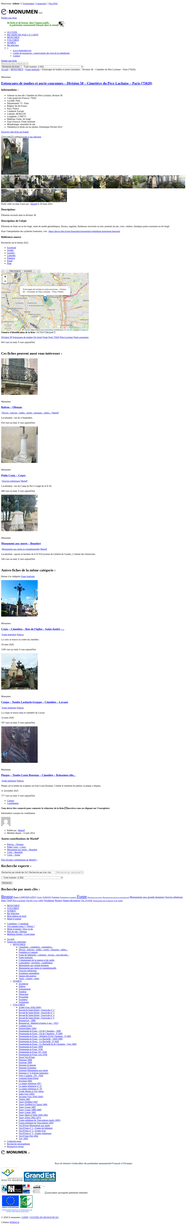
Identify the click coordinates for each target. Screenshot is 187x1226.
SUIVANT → (29, 271)
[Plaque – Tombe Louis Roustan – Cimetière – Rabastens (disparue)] (19, 762)
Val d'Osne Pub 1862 (28, 1136)
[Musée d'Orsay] (15, 1192)
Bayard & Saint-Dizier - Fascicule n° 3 (36, 1012)
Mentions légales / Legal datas (21, 934)
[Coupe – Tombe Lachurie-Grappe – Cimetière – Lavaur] (19, 689)
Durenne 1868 (25, 1060)
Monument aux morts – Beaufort (21, 543)
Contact (16, 56)
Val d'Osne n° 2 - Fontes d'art (32, 1130)
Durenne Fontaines (27, 1067)
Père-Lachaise (66, 337)
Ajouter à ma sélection (31, 137)
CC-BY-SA (68, 329)
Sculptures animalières (29, 973)
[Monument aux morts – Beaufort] (19, 530)
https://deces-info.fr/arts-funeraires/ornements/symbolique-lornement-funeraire (84, 231)
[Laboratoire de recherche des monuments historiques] (37, 1192)
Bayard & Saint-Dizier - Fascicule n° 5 (36, 1018)
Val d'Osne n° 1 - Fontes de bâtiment (35, 1128)
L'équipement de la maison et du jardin (36, 960)
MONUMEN (13, 37)
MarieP (34, 204)
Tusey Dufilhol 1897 (28, 1102)
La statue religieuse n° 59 (30, 1088)
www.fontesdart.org (22, 50)
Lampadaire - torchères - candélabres (36, 963)
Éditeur (22, 986)
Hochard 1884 (25, 1081)
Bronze (7, 896)
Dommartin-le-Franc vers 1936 (33, 1054)
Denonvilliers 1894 (27, 1028)
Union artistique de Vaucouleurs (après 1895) (39, 1120)
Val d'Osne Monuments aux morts (34, 1125)
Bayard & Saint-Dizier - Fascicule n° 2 (36, 1010)
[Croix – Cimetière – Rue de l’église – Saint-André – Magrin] (19, 616)
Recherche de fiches (11, 67)
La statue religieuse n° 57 (30, 1086)
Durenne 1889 (25, 1062)
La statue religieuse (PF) (30, 1083)
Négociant (23, 994)
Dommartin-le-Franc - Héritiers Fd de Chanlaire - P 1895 (45, 1036)
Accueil (4, 69)
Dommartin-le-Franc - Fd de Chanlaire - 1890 (40, 1031)
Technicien (24, 1002)
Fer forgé (37, 337)
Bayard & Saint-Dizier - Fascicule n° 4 (36, 1015)
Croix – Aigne (13, 855)
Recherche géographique (18, 1144)
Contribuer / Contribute (17, 923)
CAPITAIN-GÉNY (27, 897)
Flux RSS (53, 3)
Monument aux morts (94, 897)
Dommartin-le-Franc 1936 (31, 1049)
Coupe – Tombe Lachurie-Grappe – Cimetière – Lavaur (34, 702)
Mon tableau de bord (16, 916)
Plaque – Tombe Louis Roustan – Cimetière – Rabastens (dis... (38, 775)
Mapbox (85, 329)
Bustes (16, 897)
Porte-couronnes (81, 337)
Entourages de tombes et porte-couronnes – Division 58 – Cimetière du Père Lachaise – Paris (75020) (76, 83)
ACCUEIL (12, 32)
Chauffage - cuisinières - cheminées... (36, 947)
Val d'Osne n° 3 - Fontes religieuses (35, 1133)
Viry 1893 (23, 1138)
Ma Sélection (13, 913)
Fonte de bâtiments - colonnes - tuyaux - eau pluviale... (44, 955)
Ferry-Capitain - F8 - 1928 (31, 1075)
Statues (58, 900)
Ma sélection (13, 45)
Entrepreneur (25, 989)
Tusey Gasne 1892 (27, 1112)
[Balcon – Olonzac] (19, 394)
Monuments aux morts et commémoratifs (20, 549)
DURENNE (47, 897)
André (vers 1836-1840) (30, 1007)
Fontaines (55, 897)
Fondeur (22, 991)
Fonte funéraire (33, 69)
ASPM (25, 1217)
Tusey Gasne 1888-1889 (30, 1109)
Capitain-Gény (25, 1026)
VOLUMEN (13, 40)
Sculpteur (49, 900)
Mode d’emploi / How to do (20, 929)
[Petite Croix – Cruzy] (19, 462)
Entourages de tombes (23, 337)
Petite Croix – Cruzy (13, 475)
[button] (45, 299)
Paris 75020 (53, 337)
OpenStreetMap (47, 329)
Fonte (45, 337)
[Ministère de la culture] (26, 1192)
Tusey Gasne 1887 (27, 1107)
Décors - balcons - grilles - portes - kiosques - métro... (26, 413)
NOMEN (11, 42)
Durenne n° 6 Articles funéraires (33, 1073)
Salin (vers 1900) (26, 1094)
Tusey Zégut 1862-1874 (30, 1117)
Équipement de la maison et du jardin (108, 901)
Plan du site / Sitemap (17, 931)
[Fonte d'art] (4, 1192)
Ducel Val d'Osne (27, 1057)
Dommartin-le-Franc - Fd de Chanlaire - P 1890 (41, 1033)
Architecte (23, 984)
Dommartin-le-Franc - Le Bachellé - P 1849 (39, 1041)
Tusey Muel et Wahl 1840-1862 (33, 1115)
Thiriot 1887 (24, 1099)
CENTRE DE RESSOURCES (44, 1217)
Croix (39, 897)
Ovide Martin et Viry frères (31, 1091)
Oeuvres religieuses (11, 481)
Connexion (41, 3)
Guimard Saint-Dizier (29, 1078)
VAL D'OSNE (87, 900)
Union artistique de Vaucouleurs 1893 (36, 1123)
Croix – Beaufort (15, 852)
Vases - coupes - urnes (29, 978)
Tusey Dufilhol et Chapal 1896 (33, 1104)
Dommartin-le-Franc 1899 (31, 1047)
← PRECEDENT (14, 271)
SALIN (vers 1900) (35, 900)
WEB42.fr (14, 1222)
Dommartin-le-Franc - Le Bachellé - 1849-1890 (41, 1039)
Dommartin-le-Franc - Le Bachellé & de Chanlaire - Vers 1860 (47, 1044)
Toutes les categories (16, 942)
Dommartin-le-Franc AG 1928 (33, 1052)
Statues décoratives (71, 900)
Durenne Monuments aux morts (33, 1070)
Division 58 (6, 337)
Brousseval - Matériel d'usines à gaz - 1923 (38, 1023)
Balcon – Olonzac (11, 407)
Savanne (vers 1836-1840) (31, 1096)
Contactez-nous (14, 1141)
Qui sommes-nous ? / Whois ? (21, 926)
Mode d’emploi (14, 918)
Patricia (20, 634)
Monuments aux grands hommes (147, 897)
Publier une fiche (9, 18)
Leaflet (27, 329)
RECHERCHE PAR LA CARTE (22, 35)
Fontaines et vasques (68, 897)
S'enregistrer (28, 3)
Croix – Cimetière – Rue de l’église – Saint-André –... (32, 629)
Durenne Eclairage (27, 1065)
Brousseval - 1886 (27, 1020)
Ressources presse (15, 1146)
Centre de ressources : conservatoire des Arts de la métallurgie (41, 53)
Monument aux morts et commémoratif (116, 897)
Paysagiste (23, 997)
